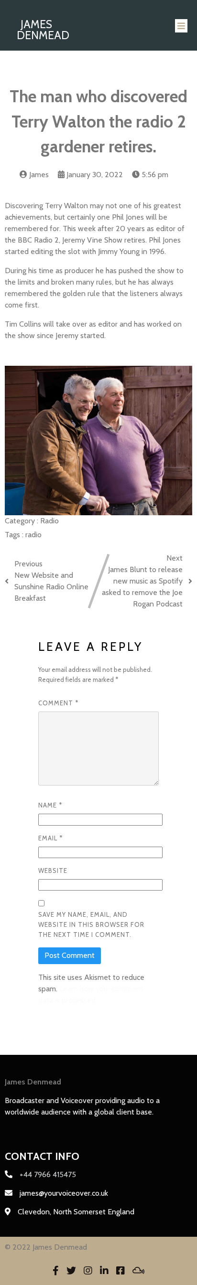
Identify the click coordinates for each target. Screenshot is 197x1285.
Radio (49, 520)
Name (50, 805)
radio (33, 534)
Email (50, 838)
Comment (58, 703)
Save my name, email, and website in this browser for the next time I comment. (91, 924)
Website (52, 870)
